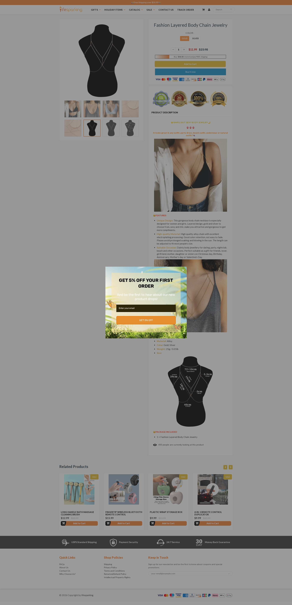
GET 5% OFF (146, 320)
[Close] (183, 270)
